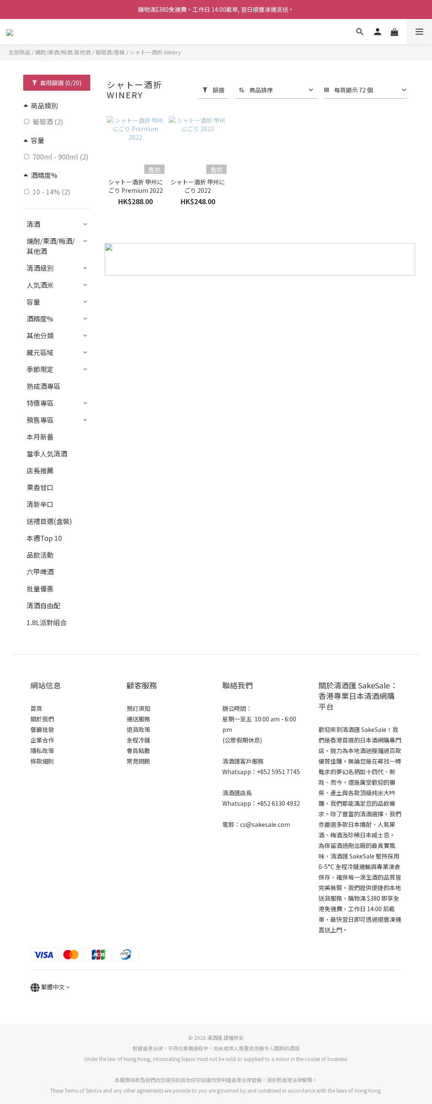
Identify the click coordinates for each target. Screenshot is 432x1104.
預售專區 (40, 420)
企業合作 (42, 740)
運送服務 (138, 719)
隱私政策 (42, 750)
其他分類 (40, 335)
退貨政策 (138, 729)
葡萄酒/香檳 (110, 52)
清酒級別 (40, 268)
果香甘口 (40, 487)
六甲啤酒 (40, 572)
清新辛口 (40, 504)
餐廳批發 (42, 729)
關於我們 (42, 719)
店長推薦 (40, 470)
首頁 (36, 708)
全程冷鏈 (138, 740)
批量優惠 (40, 588)
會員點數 (138, 750)
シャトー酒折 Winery (155, 52)
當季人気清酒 (47, 453)
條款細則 (42, 761)
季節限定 (40, 369)
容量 (33, 302)
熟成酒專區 (43, 386)
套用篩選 (60, 82)
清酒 (33, 224)
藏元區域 (40, 352)
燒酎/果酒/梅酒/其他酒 (63, 52)
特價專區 (40, 403)
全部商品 (19, 52)
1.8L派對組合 (47, 622)
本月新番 (40, 437)
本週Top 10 (44, 538)
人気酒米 (40, 285)
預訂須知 (138, 708)
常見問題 (138, 761)
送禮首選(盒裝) (49, 521)
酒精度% (40, 318)
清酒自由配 (43, 605)
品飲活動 (40, 555)
